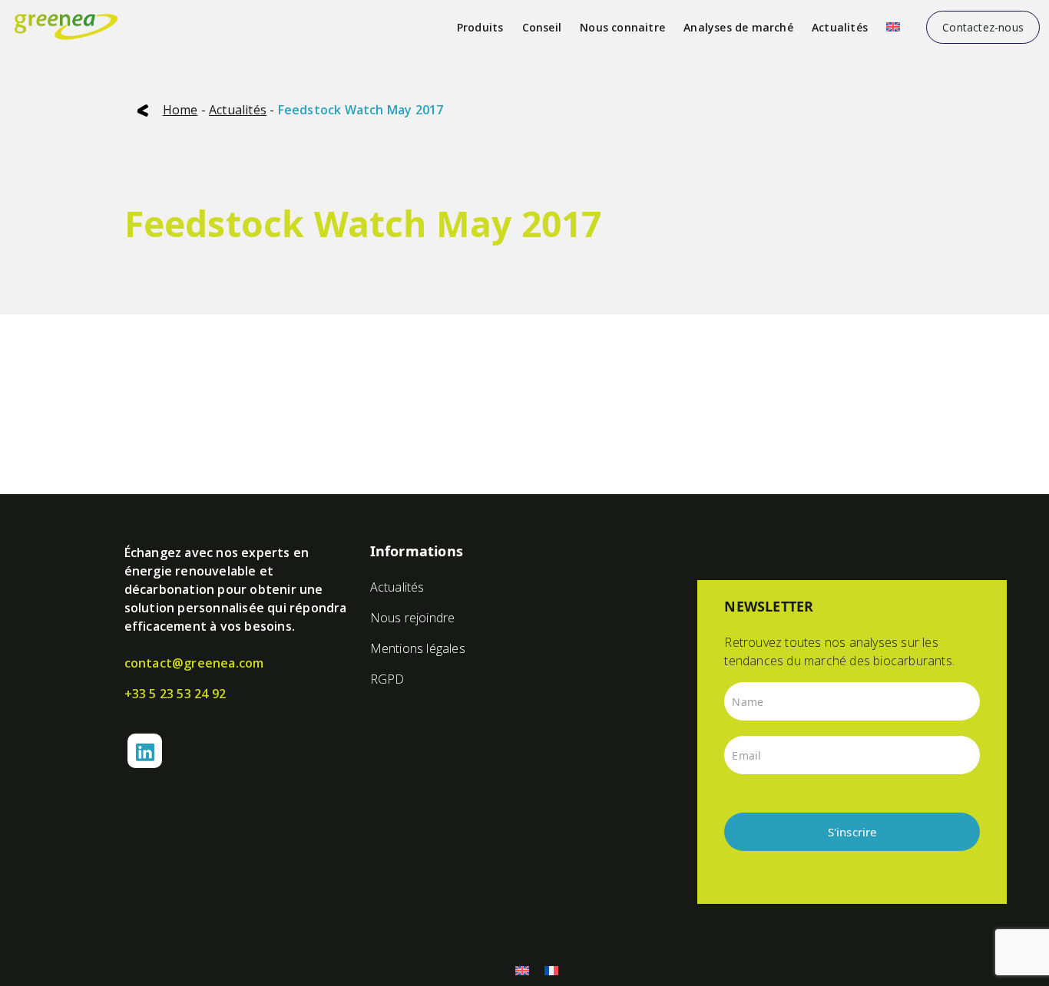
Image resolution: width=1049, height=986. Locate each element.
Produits (480, 27)
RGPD (387, 679)
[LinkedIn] (144, 751)
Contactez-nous (983, 27)
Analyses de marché (738, 27)
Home (180, 109)
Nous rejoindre (412, 617)
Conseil (541, 27)
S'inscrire (852, 831)
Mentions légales (417, 648)
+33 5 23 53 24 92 (175, 693)
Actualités (840, 27)
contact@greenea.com (194, 663)
